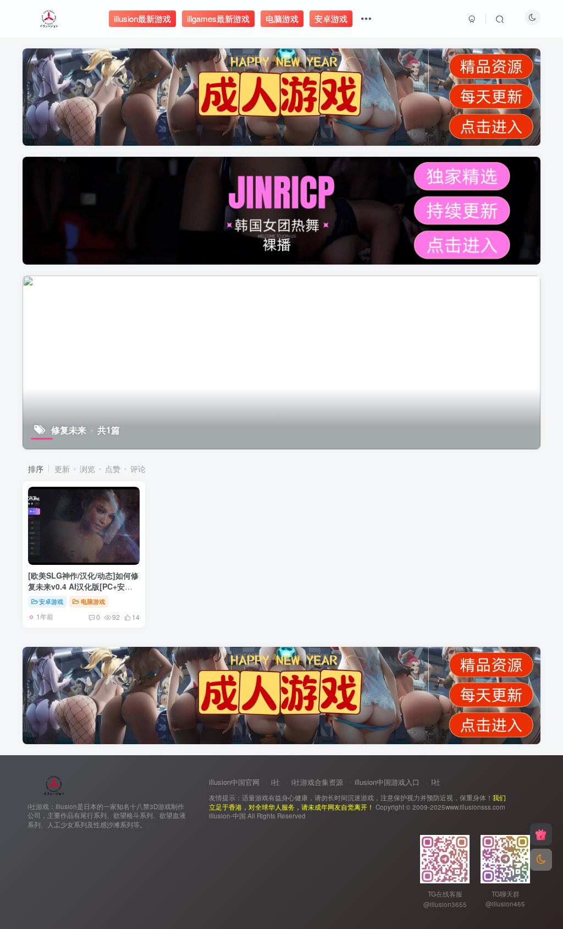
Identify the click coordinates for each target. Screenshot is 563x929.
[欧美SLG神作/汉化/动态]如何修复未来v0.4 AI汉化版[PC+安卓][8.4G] (83, 586)
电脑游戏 (93, 601)
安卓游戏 (51, 601)
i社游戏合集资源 (317, 782)
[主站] (541, 834)
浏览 (87, 468)
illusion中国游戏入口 (387, 782)
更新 (62, 468)
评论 (138, 468)
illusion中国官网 (234, 782)
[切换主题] (541, 860)
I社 (435, 782)
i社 (275, 782)
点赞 (112, 468)
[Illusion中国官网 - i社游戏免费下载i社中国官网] (54, 784)
